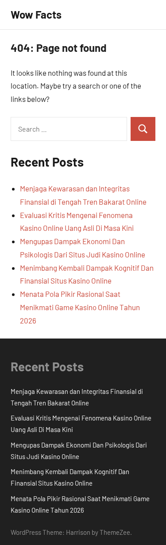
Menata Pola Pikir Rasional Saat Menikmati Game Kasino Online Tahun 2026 (80, 307)
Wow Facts (36, 14)
